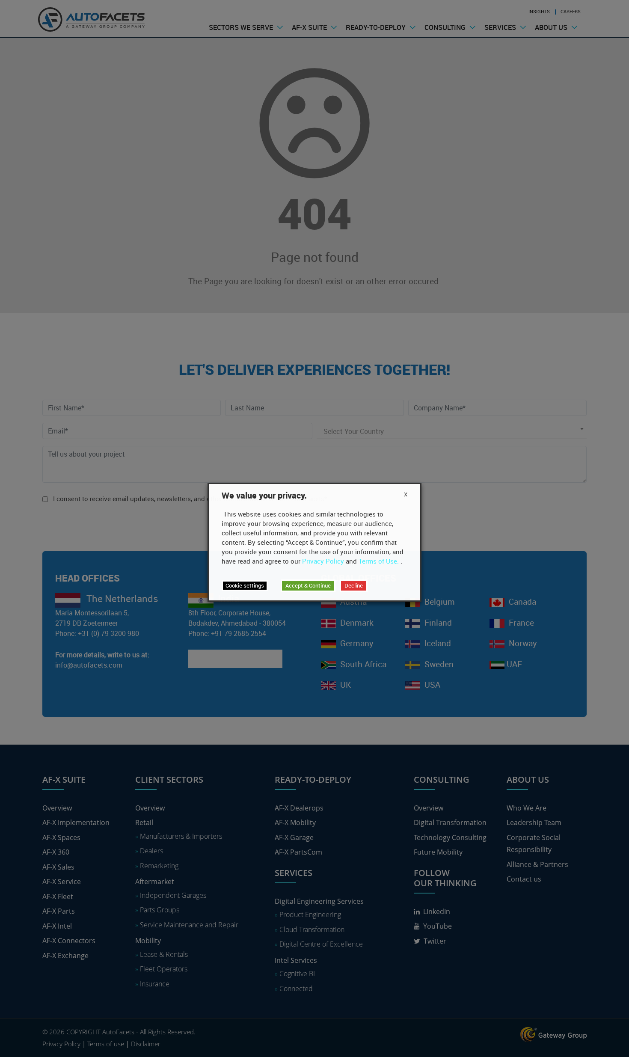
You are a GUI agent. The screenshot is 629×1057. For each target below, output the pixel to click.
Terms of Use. (379, 561)
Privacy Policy (323, 561)
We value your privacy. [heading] (264, 495)
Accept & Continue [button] (308, 585)
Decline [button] (353, 585)
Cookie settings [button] (244, 585)
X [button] (405, 494)
